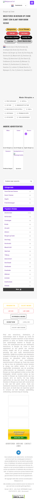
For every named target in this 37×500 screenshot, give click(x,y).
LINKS (18, 446)
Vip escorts (9, 117)
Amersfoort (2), (15, 59)
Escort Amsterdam (24, 41)
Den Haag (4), (28, 53)
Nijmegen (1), (7, 70)
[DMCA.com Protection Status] (18, 496)
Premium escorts (24, 113)
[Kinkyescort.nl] (15, 2)
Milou (7, 130)
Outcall (24, 101)
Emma (18, 130)
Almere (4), (6, 53)
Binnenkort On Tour (23, 105)
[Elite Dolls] (18, 411)
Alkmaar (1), (26, 62)
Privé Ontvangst (11, 101)
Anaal (30, 109)
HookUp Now (26, 37)
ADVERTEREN (10, 444)
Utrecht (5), (23, 50)
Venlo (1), (20, 70)
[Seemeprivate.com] (18, 160)
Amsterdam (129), (12, 47)
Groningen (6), (8, 50)
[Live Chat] (18, 423)
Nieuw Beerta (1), (25, 67)
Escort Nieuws (24, 29)
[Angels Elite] (18, 400)
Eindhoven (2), (8, 62)
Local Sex (10, 41)
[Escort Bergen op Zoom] (8, 139)
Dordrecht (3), (8, 56)
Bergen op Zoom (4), (17, 53)
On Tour (8, 105)
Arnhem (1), (7, 64)
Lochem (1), (15, 67)
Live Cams (24, 33)
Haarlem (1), (7, 67)
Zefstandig (9, 113)
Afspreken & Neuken (12, 37)
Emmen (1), (25, 64)
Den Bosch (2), (25, 59)
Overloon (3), (27, 56)
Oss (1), (14, 70)
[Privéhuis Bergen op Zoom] (8, 160)
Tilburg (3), (6, 59)
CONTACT (27, 444)
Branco (29, 130)
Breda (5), (16, 50)
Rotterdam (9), (23, 47)
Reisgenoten (11, 29)
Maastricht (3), (18, 56)
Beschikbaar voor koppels (14, 109)
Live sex (12, 33)
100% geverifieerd (24, 117)
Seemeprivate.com (18, 151)
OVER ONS (19, 444)
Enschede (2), (17, 62)
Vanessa (8, 151)
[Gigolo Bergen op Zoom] (26, 134)
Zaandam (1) (28, 70)
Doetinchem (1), (16, 64)
